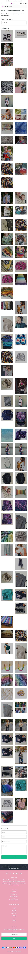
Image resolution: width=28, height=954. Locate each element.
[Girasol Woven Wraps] (21, 279)
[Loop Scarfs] (7, 384)
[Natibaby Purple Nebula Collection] (21, 418)
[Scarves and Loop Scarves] (7, 577)
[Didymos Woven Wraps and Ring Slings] (21, 128)
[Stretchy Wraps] (7, 648)
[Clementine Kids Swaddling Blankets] (7, 114)
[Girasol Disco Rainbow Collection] (21, 239)
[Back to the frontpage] (3, 6)
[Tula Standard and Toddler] (7, 772)
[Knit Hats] (21, 357)
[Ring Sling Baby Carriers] (7, 536)
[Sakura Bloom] (7, 550)
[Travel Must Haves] (7, 709)
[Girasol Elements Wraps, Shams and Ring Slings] (7, 252)
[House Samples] (7, 341)
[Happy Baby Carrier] (7, 305)
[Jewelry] (7, 357)
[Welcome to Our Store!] (21, 785)
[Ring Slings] (21, 536)
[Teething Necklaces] (7, 667)
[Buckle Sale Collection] (7, 101)
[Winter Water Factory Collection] (7, 804)
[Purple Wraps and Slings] (7, 519)
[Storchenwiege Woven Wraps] (7, 634)
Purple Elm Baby (18, 951)
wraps (14, 908)
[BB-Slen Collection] (7, 61)
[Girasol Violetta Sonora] (21, 266)
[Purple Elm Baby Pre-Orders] (21, 505)
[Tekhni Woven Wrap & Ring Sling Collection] (21, 680)
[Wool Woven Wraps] (21, 804)
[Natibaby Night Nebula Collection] (7, 415)
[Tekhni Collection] (7, 680)
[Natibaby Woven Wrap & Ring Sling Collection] (21, 434)
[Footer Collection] (21, 225)
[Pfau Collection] (7, 492)
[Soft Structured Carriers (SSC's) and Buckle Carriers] (21, 595)
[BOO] (7, 87)
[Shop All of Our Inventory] (21, 579)
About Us (14, 891)
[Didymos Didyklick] (7, 128)
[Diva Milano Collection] (7, 140)
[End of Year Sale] (21, 169)
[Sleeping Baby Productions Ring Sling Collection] (7, 595)
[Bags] (7, 49)
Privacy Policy (14, 894)
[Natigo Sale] (21, 449)
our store (14, 907)
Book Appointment (14, 893)
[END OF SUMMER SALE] (7, 169)
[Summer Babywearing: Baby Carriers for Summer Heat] (21, 651)
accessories (14, 917)
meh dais (14, 912)
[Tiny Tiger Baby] (7, 694)
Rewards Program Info (14, 899)
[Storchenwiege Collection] (7, 622)
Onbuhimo (14, 915)
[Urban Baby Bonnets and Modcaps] (21, 772)
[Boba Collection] (21, 73)
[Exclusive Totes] (7, 211)
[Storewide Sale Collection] (21, 635)
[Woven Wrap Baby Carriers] (7, 817)
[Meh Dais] (21, 386)
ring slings (14, 910)
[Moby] (7, 401)
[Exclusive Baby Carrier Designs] (7, 198)
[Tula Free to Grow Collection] (21, 755)
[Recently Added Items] (21, 521)
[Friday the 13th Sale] (7, 239)
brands (14, 920)
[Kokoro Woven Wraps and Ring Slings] (7, 370)
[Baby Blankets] (21, 34)
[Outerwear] (21, 478)
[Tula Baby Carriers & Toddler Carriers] (21, 707)
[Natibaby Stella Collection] (7, 435)
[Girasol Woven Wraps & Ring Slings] (7, 293)
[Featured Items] (7, 225)
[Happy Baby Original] (7, 324)
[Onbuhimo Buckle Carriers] (21, 464)
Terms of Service (14, 896)
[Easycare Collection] (7, 153)
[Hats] (21, 322)
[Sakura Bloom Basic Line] (21, 550)
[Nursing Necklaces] (7, 463)
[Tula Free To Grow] (7, 752)
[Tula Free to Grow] (7, 738)
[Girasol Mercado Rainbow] (21, 252)
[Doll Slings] (21, 140)
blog (14, 918)
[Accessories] (7, 36)
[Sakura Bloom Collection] (21, 564)
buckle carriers (14, 913)
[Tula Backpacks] (7, 725)
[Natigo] (7, 449)
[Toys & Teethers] (21, 693)
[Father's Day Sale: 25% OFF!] (21, 210)
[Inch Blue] (21, 339)
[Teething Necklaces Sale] (21, 667)
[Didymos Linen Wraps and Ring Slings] (21, 114)
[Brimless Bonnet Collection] (21, 87)
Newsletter (14, 898)
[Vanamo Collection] (7, 787)
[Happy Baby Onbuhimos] (21, 307)
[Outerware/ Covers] (7, 478)
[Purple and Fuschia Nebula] (7, 505)
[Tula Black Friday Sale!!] (21, 725)
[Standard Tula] (21, 608)
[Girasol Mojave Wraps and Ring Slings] (7, 266)
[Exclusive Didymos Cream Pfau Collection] (21, 198)
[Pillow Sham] (21, 492)
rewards (14, 922)
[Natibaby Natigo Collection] (21, 401)
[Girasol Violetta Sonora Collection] (7, 279)
